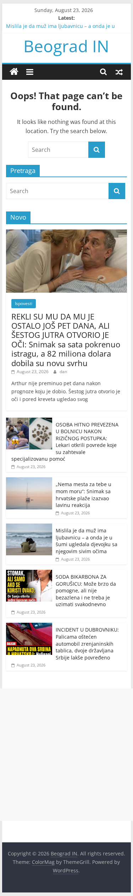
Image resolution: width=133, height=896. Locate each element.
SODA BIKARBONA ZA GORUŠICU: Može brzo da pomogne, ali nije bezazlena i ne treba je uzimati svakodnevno (86, 590)
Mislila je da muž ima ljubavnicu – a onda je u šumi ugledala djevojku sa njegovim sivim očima (86, 541)
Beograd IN (66, 46)
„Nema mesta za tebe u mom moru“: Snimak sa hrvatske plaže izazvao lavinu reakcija (83, 494)
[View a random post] (119, 71)
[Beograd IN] (14, 71)
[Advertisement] (66, 754)
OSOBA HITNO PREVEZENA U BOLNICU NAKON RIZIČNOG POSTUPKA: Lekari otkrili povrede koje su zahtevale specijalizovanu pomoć (64, 441)
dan (63, 372)
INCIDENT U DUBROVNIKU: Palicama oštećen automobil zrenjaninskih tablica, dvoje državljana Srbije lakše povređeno (87, 643)
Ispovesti (23, 303)
